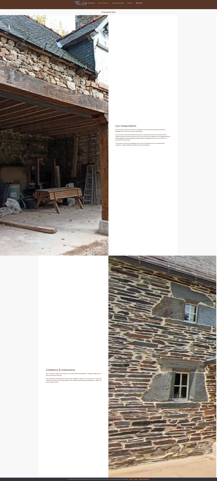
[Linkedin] (140, 3)
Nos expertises (90, 3)
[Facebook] (138, 3)
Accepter (131, 479)
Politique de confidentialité (144, 479)
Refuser (135, 479)
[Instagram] (136, 3)
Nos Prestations (103, 3)
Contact (129, 3)
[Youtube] (141, 3)
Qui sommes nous (118, 3)
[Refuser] (215, 479)
